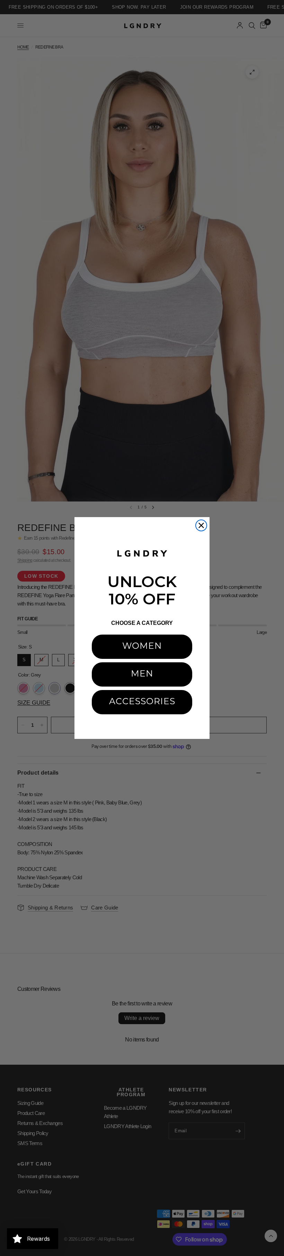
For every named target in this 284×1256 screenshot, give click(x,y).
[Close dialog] (201, 525)
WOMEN (142, 646)
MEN (142, 674)
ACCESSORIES (142, 702)
